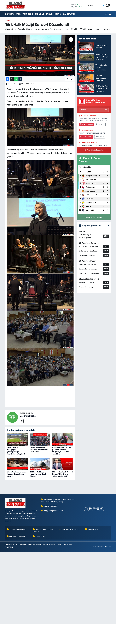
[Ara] (106, 14)
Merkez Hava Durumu (18, 529)
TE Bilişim (107, 547)
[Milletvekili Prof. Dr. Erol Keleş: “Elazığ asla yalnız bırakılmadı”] (62, 464)
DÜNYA (58, 545)
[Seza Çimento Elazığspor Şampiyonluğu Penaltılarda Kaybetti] (17, 440)
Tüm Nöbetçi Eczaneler (95, 150)
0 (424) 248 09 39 (87, 124)
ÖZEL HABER (67, 545)
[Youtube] (98, 509)
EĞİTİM (57, 14)
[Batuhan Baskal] (12, 417)
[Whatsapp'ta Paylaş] (16, 79)
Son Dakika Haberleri (17, 536)
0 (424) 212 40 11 (87, 137)
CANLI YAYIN (69, 14)
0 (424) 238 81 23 (50, 506)
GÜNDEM (9, 14)
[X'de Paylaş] (12, 79)
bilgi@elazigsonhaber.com (54, 511)
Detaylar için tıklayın (94, 217)
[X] (90, 509)
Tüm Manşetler (93, 529)
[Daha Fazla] (20, 79)
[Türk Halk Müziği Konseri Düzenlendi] (40, 55)
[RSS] (102, 509)
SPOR (18, 14)
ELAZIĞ (8, 20)
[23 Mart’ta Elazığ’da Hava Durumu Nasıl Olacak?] (40, 464)
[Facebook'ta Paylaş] (7, 79)
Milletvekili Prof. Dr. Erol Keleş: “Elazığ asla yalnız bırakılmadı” (62, 474)
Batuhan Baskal (13, 84)
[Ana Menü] (109, 14)
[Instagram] (94, 509)
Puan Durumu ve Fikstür (70, 529)
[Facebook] (86, 509)
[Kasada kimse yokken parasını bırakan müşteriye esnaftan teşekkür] (62, 440)
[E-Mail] (22, 421)
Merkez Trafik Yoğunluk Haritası (43, 530)
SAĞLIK (49, 14)
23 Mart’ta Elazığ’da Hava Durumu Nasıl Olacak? (38, 474)
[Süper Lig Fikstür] (108, 226)
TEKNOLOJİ (27, 14)
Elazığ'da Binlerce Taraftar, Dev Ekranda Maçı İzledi (39, 449)
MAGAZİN (9, 547)
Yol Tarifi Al (101, 124)
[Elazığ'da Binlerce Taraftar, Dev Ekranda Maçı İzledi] (40, 440)
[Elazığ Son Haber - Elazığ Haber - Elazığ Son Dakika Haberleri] (15, 5)
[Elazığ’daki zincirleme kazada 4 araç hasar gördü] (17, 464)
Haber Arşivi (40, 536)
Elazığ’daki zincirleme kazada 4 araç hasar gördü (16, 474)
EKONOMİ (39, 14)
